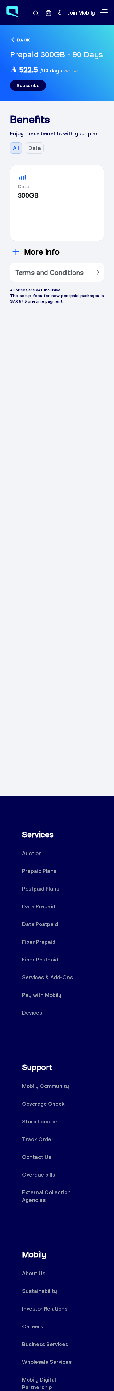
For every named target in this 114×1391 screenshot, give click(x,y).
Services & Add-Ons (47, 977)
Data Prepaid (38, 906)
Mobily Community (45, 1086)
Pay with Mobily (41, 994)
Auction (32, 853)
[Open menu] (104, 12)
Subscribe (28, 85)
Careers (32, 1326)
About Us (33, 1273)
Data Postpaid (40, 924)
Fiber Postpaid (40, 959)
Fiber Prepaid (38, 941)
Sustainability (39, 1290)
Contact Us (36, 1156)
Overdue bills (38, 1174)
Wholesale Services (47, 1361)
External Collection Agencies (46, 1196)
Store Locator (40, 1121)
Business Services (45, 1344)
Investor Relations (44, 1308)
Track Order (38, 1139)
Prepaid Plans (39, 870)
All (16, 147)
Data (34, 147)
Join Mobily (81, 12)
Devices (32, 1012)
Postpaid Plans (40, 888)
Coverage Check (43, 1103)
